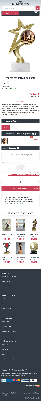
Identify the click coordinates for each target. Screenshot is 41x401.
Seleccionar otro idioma (30, 386)
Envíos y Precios (6, 322)
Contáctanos (5, 299)
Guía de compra (6, 304)
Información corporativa (8, 276)
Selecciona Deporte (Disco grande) (17, 133)
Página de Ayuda (6, 308)
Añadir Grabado (9, 148)
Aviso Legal (4, 344)
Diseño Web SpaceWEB (32, 398)
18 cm (5, 127)
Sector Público (5, 281)
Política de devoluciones (8, 331)
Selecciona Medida (10, 121)
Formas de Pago (6, 326)
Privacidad (4, 349)
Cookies (3, 354)
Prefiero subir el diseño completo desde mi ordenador (23, 175)
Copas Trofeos (20, 3)
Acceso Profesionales (7, 286)
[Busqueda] (38, 8)
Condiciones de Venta (8, 359)
